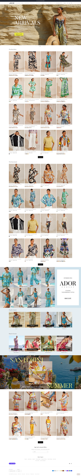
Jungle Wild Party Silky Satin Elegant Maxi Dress (47, 73)
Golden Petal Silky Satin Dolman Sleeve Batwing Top (15, 73)
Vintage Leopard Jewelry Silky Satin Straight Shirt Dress (16, 125)
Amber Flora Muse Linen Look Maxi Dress (62, 184)
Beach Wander (16, 352)
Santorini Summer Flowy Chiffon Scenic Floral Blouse (63, 125)
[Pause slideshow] (44, 46)
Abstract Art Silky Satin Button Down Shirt (62, 151)
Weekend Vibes (63, 352)
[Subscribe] (47, 452)
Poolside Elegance (32, 352)
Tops (16, 328)
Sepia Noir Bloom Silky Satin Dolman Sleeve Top (15, 184)
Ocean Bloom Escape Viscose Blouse (45, 209)
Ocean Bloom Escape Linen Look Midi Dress (30, 209)
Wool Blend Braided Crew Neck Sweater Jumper (47, 151)
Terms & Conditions (43, 460)
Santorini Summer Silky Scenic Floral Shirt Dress (47, 125)
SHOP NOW (40, 287)
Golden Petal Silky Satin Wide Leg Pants (30, 73)
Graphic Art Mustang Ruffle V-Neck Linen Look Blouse (16, 99)
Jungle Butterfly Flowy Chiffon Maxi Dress (62, 73)
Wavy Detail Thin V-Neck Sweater (45, 234)
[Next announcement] (72, 1)
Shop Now (40, 24)
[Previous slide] (37, 46)
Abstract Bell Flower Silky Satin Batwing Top (46, 99)
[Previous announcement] (9, 1)
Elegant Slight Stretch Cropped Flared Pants (30, 151)
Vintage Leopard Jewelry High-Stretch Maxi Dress (31, 125)
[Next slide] (42, 46)
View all (40, 264)
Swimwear (64, 328)
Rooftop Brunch (48, 352)
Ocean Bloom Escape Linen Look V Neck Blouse (15, 209)
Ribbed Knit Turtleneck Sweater (13, 151)
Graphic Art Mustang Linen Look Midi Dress (62, 209)
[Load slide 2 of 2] (40, 46)
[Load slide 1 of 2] (38, 46)
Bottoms (32, 328)
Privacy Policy (37, 460)
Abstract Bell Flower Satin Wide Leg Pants (62, 99)
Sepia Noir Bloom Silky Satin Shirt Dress (30, 184)
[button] (22, 3)
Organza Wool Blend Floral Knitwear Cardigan (62, 234)
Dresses (48, 328)
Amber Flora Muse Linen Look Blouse (45, 184)
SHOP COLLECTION (40, 372)
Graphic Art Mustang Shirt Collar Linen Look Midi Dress (32, 99)
